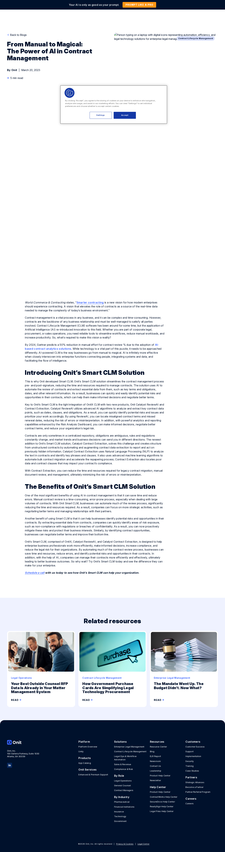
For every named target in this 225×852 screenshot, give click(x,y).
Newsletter (155, 780)
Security (189, 761)
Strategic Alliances (194, 782)
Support (189, 751)
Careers (189, 803)
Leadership (155, 771)
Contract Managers (123, 790)
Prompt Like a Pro (139, 4)
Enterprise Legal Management (129, 746)
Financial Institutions (124, 807)
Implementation (193, 756)
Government (120, 821)
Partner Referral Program (197, 792)
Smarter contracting (90, 302)
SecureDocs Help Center (162, 801)
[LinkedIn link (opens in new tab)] (9, 765)
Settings (100, 115)
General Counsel (122, 785)
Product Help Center (160, 775)
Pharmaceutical (121, 802)
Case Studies (192, 771)
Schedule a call (34, 572)
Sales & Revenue (122, 764)
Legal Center (144, 844)
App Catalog (84, 763)
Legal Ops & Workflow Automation (125, 758)
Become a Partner (194, 787)
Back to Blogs (18, 35)
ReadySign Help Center (161, 806)
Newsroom (155, 761)
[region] (113, 104)
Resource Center (158, 746)
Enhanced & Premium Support (93, 774)
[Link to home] (23, 742)
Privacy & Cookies (124, 844)
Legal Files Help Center (162, 811)
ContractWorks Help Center (163, 797)
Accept (124, 115)
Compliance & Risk (123, 769)
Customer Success (195, 746)
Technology (120, 816)
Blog (152, 751)
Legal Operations (123, 780)
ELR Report (155, 756)
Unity (81, 751)
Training (189, 766)
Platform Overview (87, 746)
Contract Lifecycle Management (130, 751)
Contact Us (155, 766)
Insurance (119, 811)
